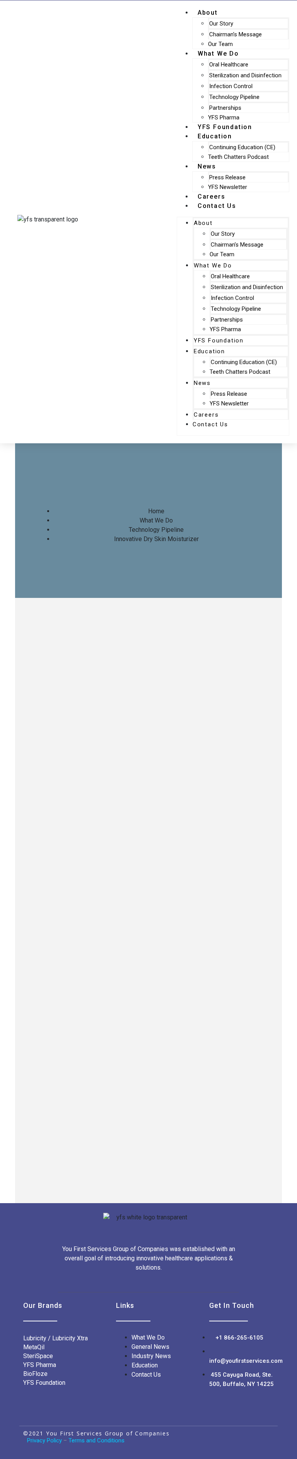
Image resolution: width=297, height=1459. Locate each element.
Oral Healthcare (228, 64)
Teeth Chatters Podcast (238, 156)
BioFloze (36, 1373)
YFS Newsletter (229, 403)
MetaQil (33, 1347)
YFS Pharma (225, 329)
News (207, 166)
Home (156, 511)
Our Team (222, 254)
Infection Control (231, 86)
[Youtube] (266, 1437)
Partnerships (225, 107)
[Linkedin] (248, 1437)
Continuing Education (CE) (242, 147)
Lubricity (34, 1338)
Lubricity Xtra (70, 1338)
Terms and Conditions (96, 1440)
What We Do (218, 53)
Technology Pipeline (234, 97)
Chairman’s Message (235, 34)
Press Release (227, 177)
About (203, 223)
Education (215, 136)
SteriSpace (38, 1356)
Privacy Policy (44, 1440)
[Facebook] (231, 1437)
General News (150, 1346)
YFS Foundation (219, 340)
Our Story (221, 23)
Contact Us (217, 205)
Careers (206, 414)
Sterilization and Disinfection (245, 75)
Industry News (151, 1356)
